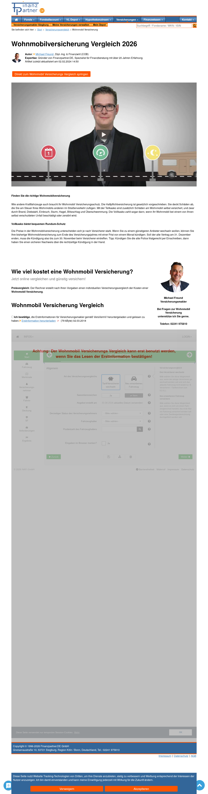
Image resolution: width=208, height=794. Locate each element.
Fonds (28, 19)
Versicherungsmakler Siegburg (31, 24)
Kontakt (187, 19)
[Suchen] (195, 26)
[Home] (16, 19)
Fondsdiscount (49, 19)
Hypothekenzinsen (97, 19)
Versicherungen (126, 19)
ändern (148, 780)
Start (39, 29)
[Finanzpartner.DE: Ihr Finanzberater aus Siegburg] (28, 8)
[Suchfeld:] (164, 25)
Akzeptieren (141, 789)
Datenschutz (181, 756)
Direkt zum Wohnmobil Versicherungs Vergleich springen (51, 74)
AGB (193, 756)
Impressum (165, 756)
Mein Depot (99, 24)
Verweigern (66, 789)
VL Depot (72, 19)
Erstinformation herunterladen (39, 320)
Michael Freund (44, 54)
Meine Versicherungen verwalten (70, 24)
